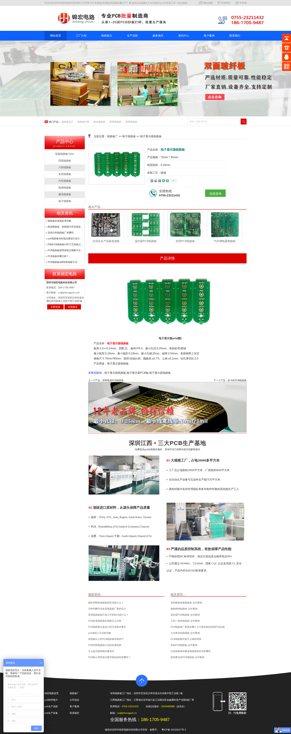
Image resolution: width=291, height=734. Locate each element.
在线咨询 (215, 193)
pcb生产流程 (51, 706)
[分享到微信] (163, 180)
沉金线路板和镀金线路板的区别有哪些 (191, 651)
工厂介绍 (81, 35)
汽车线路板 (64, 180)
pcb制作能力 (51, 699)
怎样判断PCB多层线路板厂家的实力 (107, 608)
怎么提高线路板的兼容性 (101, 651)
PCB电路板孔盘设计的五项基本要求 (107, 627)
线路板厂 (112, 136)
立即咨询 (55, 307)
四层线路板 (131, 121)
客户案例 (209, 35)
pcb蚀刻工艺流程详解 (99, 633)
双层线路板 (115, 121)
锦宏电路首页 (51, 693)
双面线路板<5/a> (64, 153)
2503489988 (168, 706)
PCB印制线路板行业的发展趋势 (104, 645)
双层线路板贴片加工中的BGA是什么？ (108, 614)
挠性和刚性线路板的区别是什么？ (106, 602)
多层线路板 (64, 174)
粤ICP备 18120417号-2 (173, 729)
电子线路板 (64, 201)
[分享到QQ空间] (152, 180)
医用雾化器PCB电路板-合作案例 (187, 657)
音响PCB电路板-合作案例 (184, 645)
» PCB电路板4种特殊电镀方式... (62, 262)
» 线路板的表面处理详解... (59, 220)
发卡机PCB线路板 (237, 380)
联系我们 (226, 3)
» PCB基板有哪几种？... (58, 256)
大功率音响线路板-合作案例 (185, 633)
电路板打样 (83, 121)
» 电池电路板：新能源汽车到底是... (64, 226)
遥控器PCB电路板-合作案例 (185, 614)
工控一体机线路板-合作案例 (185, 620)
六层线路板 (64, 167)
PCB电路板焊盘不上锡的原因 (186, 639)
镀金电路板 (99, 121)
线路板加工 (67, 121)
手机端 (243, 3)
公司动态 (74, 699)
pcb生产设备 (51, 713)
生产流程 (132, 35)
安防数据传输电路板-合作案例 (186, 602)
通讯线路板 (64, 194)
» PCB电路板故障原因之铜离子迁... (64, 250)
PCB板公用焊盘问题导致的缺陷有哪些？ (109, 657)
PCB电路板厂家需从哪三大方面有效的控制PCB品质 (198, 627)
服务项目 (158, 35)
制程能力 (106, 35)
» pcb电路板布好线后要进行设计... (64, 238)
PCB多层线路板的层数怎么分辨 (104, 620)
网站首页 (55, 35)
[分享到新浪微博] (155, 180)
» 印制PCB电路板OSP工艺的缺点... (64, 244)
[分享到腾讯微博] (159, 180)
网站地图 (208, 3)
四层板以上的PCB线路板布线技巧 (106, 639)
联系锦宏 (74, 713)
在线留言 (72, 307)
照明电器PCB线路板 (113, 380)
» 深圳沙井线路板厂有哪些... (61, 232)
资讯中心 (183, 35)
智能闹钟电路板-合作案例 (184, 608)
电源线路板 (64, 187)
